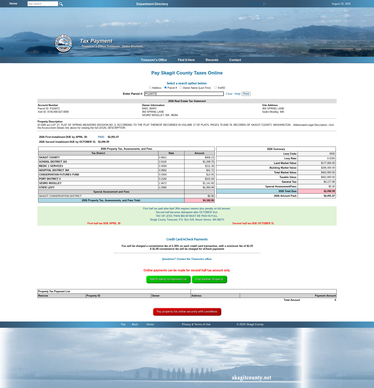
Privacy (186, 324)
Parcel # (172, 87)
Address (156, 87)
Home (150, 324)
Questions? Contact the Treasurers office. (187, 259)
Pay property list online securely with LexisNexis (187, 311)
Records (212, 60)
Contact (235, 60)
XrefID (221, 87)
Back (135, 324)
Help (237, 93)
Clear (229, 93)
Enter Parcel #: (133, 93)
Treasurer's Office (154, 60)
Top (123, 324)
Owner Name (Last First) (197, 87)
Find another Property (209, 279)
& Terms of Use (201, 324)
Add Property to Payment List (168, 279)
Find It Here (186, 60)
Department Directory (152, 4)
